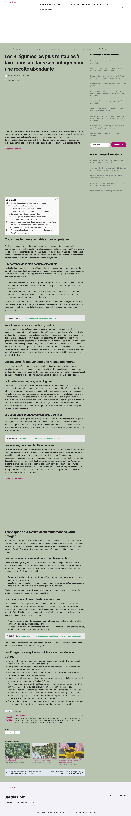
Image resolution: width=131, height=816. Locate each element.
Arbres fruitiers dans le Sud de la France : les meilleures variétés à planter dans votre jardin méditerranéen (107, 118)
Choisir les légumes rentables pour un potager (26, 203)
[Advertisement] (65, 28)
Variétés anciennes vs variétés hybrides (26, 208)
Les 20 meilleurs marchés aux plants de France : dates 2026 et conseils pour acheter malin (108, 77)
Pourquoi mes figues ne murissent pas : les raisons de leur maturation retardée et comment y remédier (107, 93)
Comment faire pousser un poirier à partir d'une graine (108, 85)
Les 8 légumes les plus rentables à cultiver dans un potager (32, 230)
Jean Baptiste (20, 715)
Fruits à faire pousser (64, 4)
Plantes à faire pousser (47, 4)
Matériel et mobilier (45, 10)
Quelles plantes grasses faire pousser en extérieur (105, 134)
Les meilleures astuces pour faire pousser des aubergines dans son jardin (107, 184)
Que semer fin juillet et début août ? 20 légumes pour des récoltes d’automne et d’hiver (108, 169)
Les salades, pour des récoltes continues (27, 219)
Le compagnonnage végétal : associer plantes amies (30, 225)
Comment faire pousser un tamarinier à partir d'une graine (107, 62)
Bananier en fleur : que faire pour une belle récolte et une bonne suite (106, 192)
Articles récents (17, 711)
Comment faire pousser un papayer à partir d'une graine (106, 102)
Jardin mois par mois (101, 4)
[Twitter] (83, 716)
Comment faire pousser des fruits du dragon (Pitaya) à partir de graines (106, 110)
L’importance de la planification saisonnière (27, 206)
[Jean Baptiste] (9, 718)
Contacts (92, 813)
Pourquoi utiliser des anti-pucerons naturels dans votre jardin (106, 177)
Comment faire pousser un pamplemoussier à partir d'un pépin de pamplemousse (107, 127)
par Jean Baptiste (14, 75)
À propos (8, 711)
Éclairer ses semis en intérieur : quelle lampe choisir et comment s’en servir (106, 161)
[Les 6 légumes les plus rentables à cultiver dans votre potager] (17, 750)
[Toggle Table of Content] (55, 200)
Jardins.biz (15, 797)
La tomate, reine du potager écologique (26, 214)
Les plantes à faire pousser (21, 233)
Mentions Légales (81, 813)
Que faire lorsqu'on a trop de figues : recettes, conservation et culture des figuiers (107, 69)
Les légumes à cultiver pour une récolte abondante (29, 211)
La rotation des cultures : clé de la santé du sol (29, 227)
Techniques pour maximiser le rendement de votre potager (32, 222)
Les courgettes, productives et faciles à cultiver (29, 217)
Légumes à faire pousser (82, 4)
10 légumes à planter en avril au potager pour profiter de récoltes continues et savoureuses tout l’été (70, 760)
